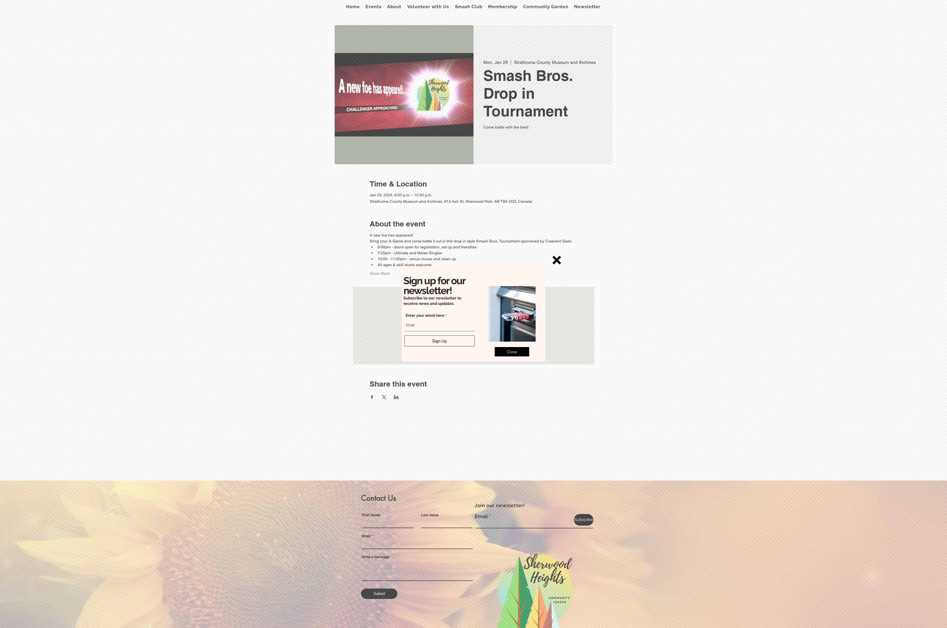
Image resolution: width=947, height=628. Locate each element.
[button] (556, 260)
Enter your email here (425, 315)
